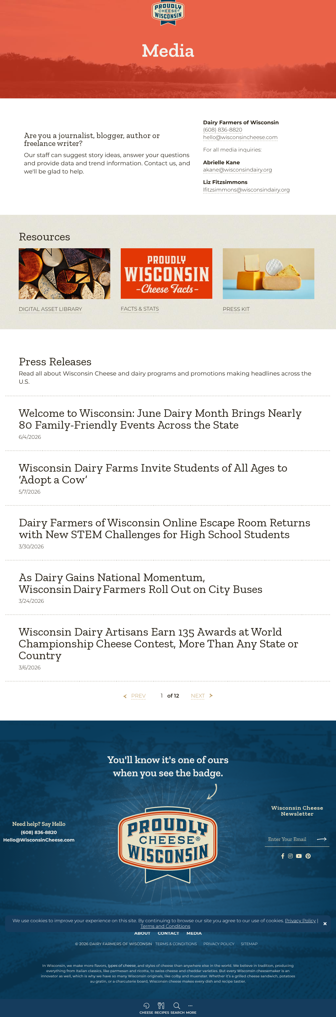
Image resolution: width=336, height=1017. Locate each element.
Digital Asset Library (50, 309)
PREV (138, 696)
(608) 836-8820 (222, 130)
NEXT (198, 696)
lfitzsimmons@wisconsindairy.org (246, 190)
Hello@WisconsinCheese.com (39, 840)
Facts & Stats (140, 309)
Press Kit (236, 309)
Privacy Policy (300, 921)
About (142, 933)
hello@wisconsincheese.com (240, 137)
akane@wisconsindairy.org (237, 170)
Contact (168, 933)
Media (194, 933)
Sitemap (249, 944)
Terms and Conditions (165, 926)
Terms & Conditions (176, 944)
